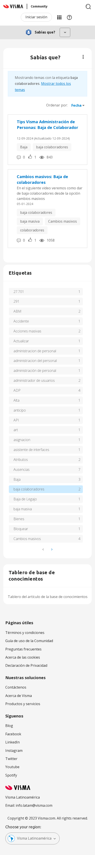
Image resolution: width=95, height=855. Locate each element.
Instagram (14, 750)
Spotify (11, 775)
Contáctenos (15, 687)
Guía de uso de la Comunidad (29, 640)
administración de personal (34, 370)
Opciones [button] (83, 57)
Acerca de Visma (18, 695)
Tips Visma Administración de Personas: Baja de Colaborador (47, 124)
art (15, 429)
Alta (16, 400)
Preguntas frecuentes (23, 649)
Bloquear (20, 528)
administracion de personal (34, 350)
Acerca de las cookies (22, 657)
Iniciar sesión (36, 17)
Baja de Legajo (25, 499)
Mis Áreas (59, 17)
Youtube (12, 766)
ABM (17, 311)
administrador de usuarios (34, 380)
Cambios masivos (62, 221)
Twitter (11, 758)
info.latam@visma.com (34, 805)
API (16, 420)
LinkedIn (12, 742)
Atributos (20, 459)
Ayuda (69, 17)
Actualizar (21, 341)
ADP (17, 390)
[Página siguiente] (51, 549)
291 (16, 301)
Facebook (13, 734)
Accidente (21, 321)
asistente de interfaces (31, 449)
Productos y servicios (22, 703)
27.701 (18, 291)
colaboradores (32, 230)
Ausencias (21, 469)
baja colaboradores (52, 147)
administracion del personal (35, 360)
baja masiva (30, 221)
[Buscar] (88, 6)
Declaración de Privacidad (26, 665)
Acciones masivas (27, 331)
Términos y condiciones (24, 632)
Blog (9, 725)
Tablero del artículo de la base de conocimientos (47, 596)
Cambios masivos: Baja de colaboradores (42, 179)
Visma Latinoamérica (34, 838)
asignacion (21, 439)
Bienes (18, 518)
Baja (23, 147)
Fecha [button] (76, 105)
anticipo (19, 410)
